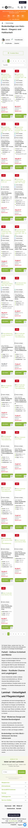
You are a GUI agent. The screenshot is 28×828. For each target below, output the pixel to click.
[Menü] (3, 7)
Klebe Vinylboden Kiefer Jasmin (6, 399)
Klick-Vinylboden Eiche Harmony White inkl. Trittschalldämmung (7, 555)
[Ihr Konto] (21, 7)
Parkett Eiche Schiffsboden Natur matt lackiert (7, 91)
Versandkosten (13, 821)
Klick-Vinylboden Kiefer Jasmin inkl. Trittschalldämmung (21, 400)
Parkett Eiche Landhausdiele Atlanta (7, 297)
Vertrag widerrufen (14, 815)
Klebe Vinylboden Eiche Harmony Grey (6, 607)
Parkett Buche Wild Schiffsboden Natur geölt (21, 246)
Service (22, 2)
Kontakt (18, 808)
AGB (14, 806)
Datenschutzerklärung (13, 778)
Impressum (8, 806)
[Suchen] (18, 7)
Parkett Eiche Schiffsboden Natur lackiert (7, 246)
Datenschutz (11, 808)
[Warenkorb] (24, 7)
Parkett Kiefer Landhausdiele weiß (21, 195)
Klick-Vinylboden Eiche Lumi (6, 193)
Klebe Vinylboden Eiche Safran (20, 501)
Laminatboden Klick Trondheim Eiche (20, 297)
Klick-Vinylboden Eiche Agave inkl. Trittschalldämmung (21, 349)
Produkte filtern (14, 53)
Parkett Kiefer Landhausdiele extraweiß (21, 143)
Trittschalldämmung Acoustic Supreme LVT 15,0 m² (7, 349)
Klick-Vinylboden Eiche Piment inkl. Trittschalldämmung (7, 452)
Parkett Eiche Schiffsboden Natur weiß (7, 143)
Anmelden (22, 772)
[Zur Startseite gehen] (9, 7)
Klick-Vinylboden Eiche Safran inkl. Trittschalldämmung (7, 503)
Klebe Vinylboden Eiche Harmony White (20, 554)
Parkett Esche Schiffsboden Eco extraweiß (21, 90)
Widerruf (19, 806)
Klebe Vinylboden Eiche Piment (20, 450)
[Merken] (11, 116)
